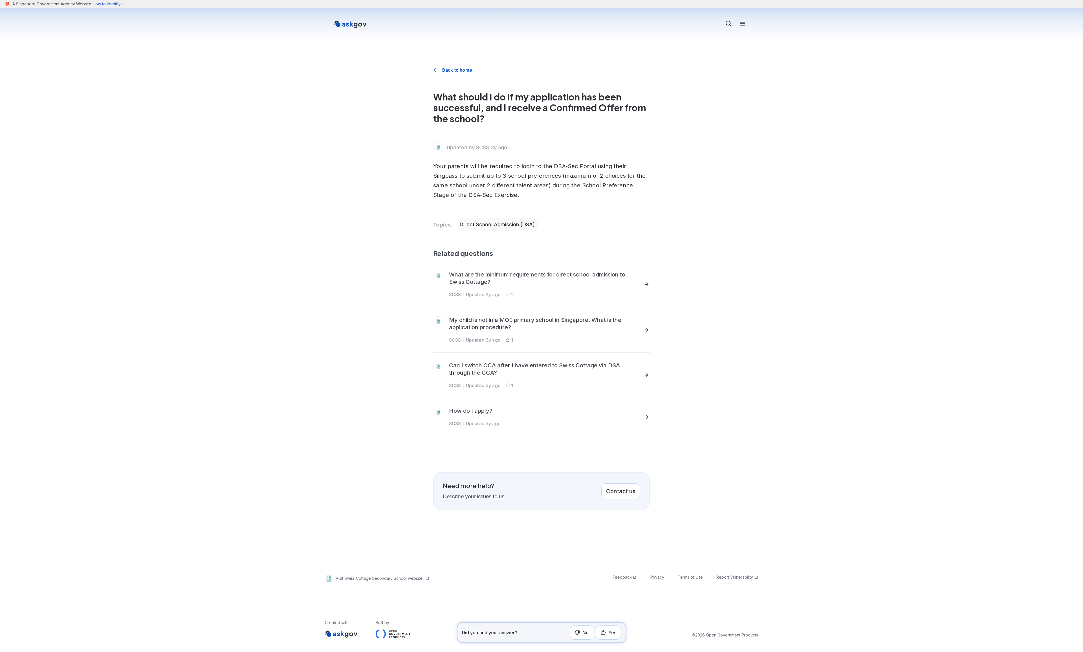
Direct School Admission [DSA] (497, 224)
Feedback (622, 577)
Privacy (657, 577)
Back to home (457, 70)
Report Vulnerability (734, 577)
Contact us (620, 491)
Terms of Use (690, 577)
